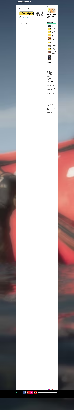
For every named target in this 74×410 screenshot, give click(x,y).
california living (49, 85)
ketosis (51, 93)
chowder (53, 85)
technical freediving (52, 108)
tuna (54, 109)
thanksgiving (49, 109)
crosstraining (53, 86)
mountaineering (49, 96)
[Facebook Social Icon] (24, 392)
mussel (53, 96)
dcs (47, 88)
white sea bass (49, 115)
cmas (55, 85)
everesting (53, 88)
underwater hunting (50, 112)
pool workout (52, 100)
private (55, 100)
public (20, 23)
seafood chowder (49, 104)
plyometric (48, 100)
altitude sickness (53, 82)
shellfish (53, 104)
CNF (47, 82)
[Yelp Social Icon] (52, 389)
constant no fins (49, 86)
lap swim (54, 93)
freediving (54, 90)
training (22, 23)
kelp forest (48, 93)
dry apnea (25, 23)
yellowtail (53, 115)
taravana (48, 108)
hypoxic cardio (49, 92)
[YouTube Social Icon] (51, 389)
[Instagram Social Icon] (49, 389)
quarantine (50, 101)
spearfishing (52, 105)
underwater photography (50, 113)
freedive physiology (49, 90)
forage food (52, 89)
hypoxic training (54, 92)
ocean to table (49, 97)
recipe (54, 101)
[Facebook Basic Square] (48, 389)
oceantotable (53, 97)
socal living (48, 105)
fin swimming (49, 89)
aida (49, 82)
